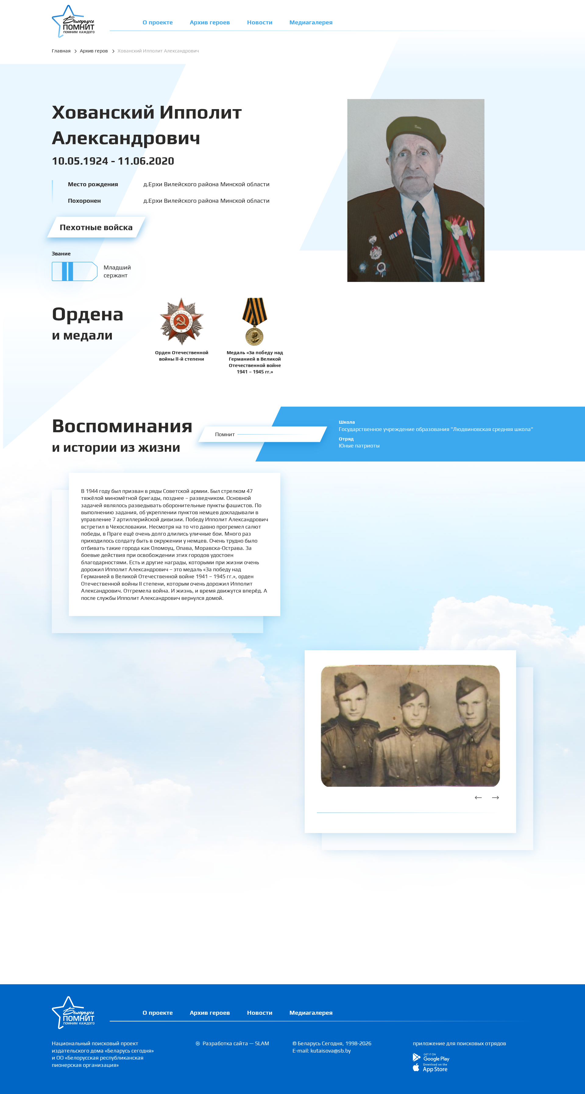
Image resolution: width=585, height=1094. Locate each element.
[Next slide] (495, 797)
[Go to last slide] (478, 797)
